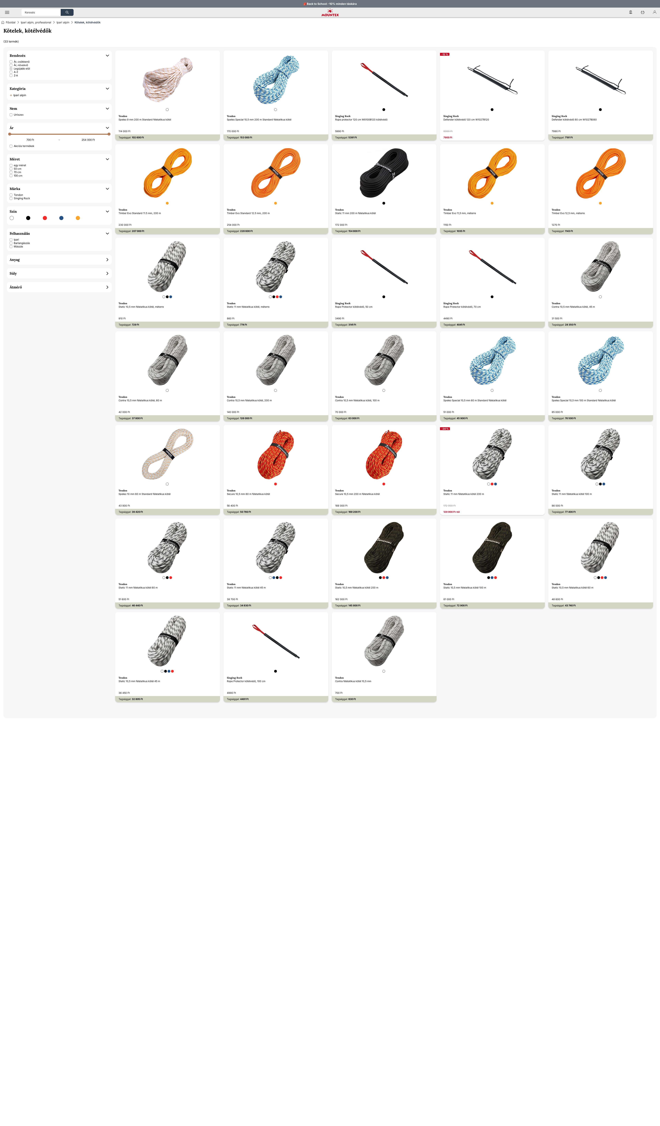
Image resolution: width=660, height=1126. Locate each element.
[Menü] (7, 12)
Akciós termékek (24, 146)
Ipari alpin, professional (36, 22)
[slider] (9, 134)
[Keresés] (67, 12)
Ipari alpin (63, 22)
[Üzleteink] (630, 12)
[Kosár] (642, 12)
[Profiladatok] (654, 12)
